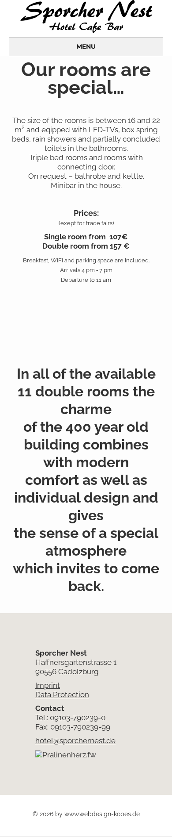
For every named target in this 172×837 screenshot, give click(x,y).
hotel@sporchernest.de (75, 740)
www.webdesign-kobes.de (102, 814)
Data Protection (62, 694)
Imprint (47, 685)
